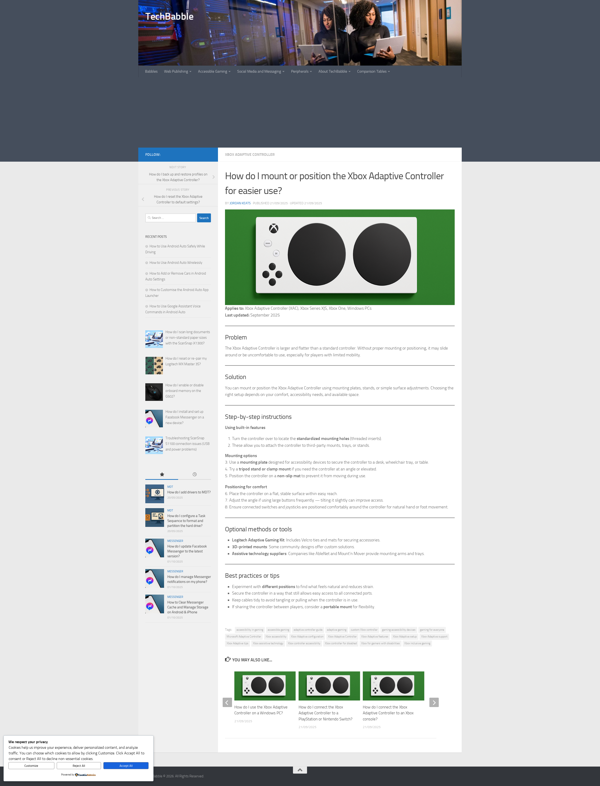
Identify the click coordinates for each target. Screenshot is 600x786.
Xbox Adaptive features (374, 636)
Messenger (175, 541)
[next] (434, 702)
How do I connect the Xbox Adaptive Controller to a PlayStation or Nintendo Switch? (325, 713)
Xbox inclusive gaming (417, 643)
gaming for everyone (432, 629)
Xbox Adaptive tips (237, 643)
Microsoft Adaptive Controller (244, 636)
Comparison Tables (371, 71)
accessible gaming (278, 629)
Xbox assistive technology (268, 643)
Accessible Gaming (212, 71)
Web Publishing (176, 71)
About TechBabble (333, 71)
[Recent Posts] (194, 475)
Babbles (151, 71)
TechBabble (169, 16)
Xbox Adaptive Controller (250, 154)
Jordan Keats (240, 203)
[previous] (227, 702)
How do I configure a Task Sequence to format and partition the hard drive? (186, 521)
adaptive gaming (336, 629)
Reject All (79, 765)
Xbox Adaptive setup (405, 636)
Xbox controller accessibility (304, 643)
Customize (31, 765)
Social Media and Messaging (259, 71)
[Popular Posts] (161, 475)
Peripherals (299, 71)
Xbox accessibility (276, 636)
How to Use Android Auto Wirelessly (176, 263)
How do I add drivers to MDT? (189, 492)
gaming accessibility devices (399, 629)
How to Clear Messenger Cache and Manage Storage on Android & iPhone (187, 607)
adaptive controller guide (308, 629)
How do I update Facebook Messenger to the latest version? (187, 551)
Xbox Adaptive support (434, 636)
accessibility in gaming (249, 629)
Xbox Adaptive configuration (307, 636)
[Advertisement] (300, 112)
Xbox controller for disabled (341, 643)
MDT (170, 486)
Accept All (126, 765)
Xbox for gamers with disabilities (380, 643)
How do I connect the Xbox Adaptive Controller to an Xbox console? (388, 713)
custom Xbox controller (364, 629)
